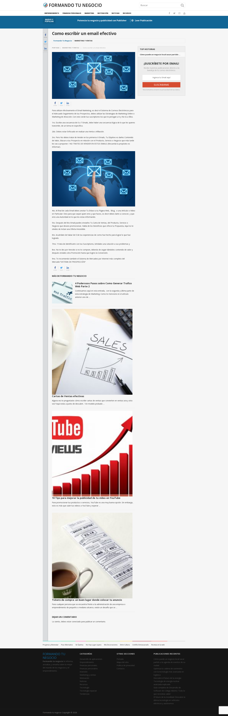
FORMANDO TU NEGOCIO (54, 656)
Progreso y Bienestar (50, 645)
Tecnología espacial (88, 690)
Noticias (115, 13)
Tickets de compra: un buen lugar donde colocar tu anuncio (87, 599)
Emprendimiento (51, 13)
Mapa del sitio (123, 662)
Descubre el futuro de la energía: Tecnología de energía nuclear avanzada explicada (167, 681)
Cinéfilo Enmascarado (140, 645)
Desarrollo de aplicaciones (91, 659)
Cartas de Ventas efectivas (68, 396)
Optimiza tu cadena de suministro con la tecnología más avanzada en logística (169, 671)
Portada (55, 48)
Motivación (103, 13)
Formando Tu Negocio (62, 41)
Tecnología (84, 687)
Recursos (127, 13)
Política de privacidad (126, 665)
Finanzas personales (72, 13)
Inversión (83, 671)
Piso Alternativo (67, 645)
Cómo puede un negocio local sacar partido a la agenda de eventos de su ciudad (169, 662)
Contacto (121, 668)
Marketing (89, 13)
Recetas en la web (158, 645)
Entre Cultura (125, 645)
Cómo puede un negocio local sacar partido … (160, 54)
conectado (76, 621)
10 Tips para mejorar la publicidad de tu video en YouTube (86, 498)
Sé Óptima (79, 645)
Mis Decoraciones (110, 645)
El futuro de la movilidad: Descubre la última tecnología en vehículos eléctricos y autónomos (169, 700)
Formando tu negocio (52, 712)
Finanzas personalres (89, 668)
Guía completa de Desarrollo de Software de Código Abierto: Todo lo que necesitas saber (169, 690)
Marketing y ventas (83, 41)
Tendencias (84, 694)
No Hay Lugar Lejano (93, 645)
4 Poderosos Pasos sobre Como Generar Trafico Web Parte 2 (103, 285)
